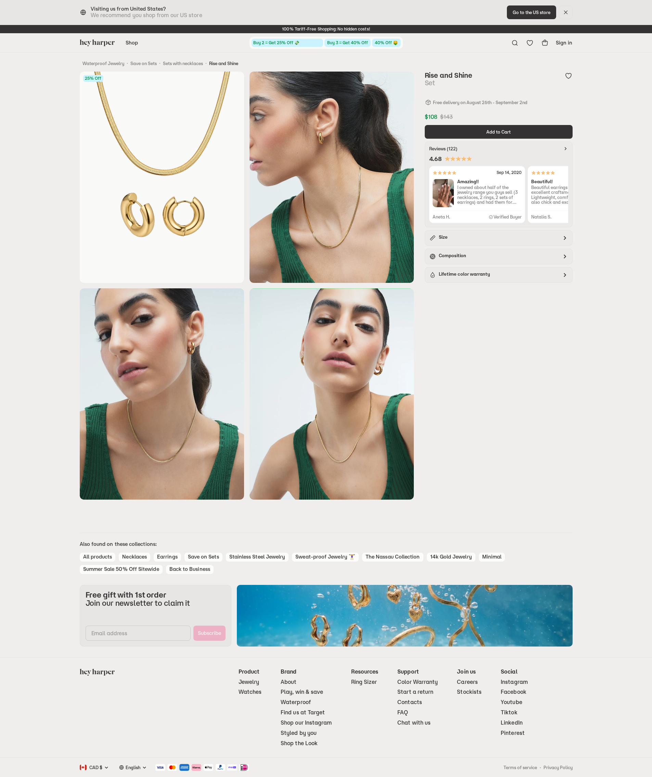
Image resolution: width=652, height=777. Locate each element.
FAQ (402, 712)
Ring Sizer (364, 682)
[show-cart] (545, 43)
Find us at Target (303, 712)
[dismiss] (566, 12)
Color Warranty (417, 682)
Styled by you (299, 733)
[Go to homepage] (97, 42)
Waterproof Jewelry (103, 63)
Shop (132, 43)
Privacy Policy (558, 767)
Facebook (513, 692)
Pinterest (513, 733)
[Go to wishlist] (530, 43)
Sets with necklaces (183, 63)
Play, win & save (302, 692)
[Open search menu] (515, 43)
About (288, 682)
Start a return (415, 692)
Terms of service (520, 767)
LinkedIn (512, 723)
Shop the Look (299, 743)
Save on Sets (143, 63)
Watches (250, 692)
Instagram (514, 682)
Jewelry (249, 682)
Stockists (469, 692)
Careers (467, 682)
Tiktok (509, 712)
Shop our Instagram (306, 723)
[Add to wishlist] (568, 76)
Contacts (409, 702)
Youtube (511, 702)
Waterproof (296, 702)
